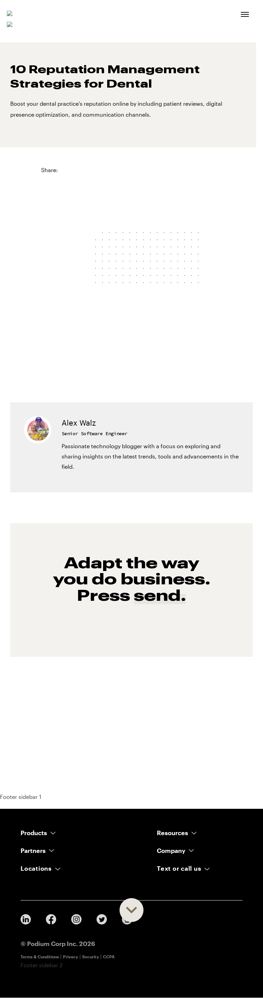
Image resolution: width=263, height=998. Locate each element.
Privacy (70, 956)
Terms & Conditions (40, 956)
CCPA (109, 956)
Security (90, 956)
